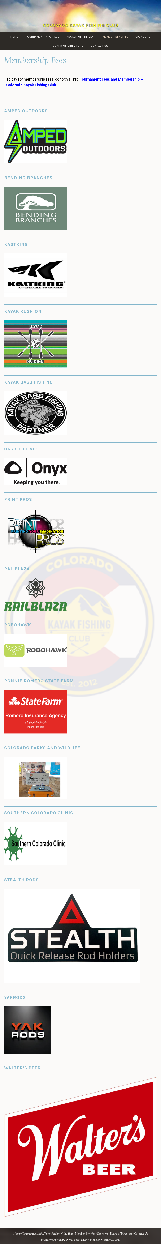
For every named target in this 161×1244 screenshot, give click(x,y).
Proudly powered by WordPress (60, 1239)
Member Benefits (115, 36)
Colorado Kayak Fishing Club (80, 25)
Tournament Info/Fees (43, 36)
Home (14, 36)
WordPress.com (110, 1239)
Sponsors (143, 36)
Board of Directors (68, 45)
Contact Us (99, 45)
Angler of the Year (81, 36)
